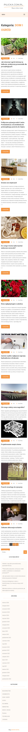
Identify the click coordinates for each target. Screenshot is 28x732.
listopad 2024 (5, 605)
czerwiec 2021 (6, 663)
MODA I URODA (6, 710)
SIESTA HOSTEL (15, 729)
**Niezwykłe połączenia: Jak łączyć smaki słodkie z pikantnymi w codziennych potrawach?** (13, 571)
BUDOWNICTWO (6, 691)
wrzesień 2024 (6, 609)
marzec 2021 (5, 669)
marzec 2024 (5, 615)
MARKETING (5, 706)
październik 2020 (6, 679)
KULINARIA (5, 703)
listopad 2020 (5, 675)
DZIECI (4, 700)
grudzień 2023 (6, 621)
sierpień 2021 (5, 656)
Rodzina (4, 713)
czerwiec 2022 (6, 640)
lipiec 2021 (5, 660)
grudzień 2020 (6, 672)
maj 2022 (4, 644)
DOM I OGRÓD (5, 58)
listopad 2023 (5, 625)
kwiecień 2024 (6, 612)
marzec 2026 (5, 602)
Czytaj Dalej (5, 91)
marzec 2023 (5, 634)
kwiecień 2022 (6, 647)
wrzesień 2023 (6, 628)
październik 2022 (6, 637)
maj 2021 (4, 666)
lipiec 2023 (5, 631)
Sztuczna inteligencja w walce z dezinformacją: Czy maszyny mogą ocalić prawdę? (12, 583)
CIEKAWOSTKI (6, 694)
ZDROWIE (4, 719)
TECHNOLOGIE (6, 716)
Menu (3, 14)
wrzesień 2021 (6, 653)
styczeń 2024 (5, 618)
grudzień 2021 (6, 650)
